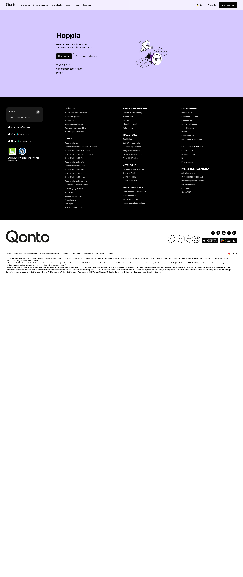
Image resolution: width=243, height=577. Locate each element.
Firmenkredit (128, 117)
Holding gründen (71, 120)
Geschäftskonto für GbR (75, 166)
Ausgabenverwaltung (131, 151)
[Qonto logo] (11, 4)
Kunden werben (187, 136)
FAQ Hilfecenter (188, 151)
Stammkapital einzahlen (74, 132)
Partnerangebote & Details (192, 181)
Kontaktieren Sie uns (189, 117)
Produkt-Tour (187, 120)
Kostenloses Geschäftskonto (76, 185)
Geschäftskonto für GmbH (75, 158)
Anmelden (212, 5)
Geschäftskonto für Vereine (76, 181)
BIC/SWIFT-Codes (130, 199)
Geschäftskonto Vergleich (133, 169)
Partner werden (188, 184)
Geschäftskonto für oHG (75, 177)
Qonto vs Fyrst (129, 173)
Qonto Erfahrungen (189, 124)
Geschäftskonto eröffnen (69, 68)
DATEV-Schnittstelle (131, 143)
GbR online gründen (72, 117)
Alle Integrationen (188, 173)
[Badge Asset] (213, 233)
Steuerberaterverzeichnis (192, 177)
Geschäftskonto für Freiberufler (78, 151)
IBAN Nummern (129, 196)
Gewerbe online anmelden (75, 128)
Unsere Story (63, 64)
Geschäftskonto (71, 143)
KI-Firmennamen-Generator (134, 192)
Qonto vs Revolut (130, 181)
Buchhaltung (128, 139)
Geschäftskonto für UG (74, 162)
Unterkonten (70, 192)
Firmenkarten (70, 200)
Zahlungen (69, 204)
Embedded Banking (130, 158)
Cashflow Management (132, 154)
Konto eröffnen (228, 5)
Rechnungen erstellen (73, 196)
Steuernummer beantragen (76, 124)
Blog (183, 158)
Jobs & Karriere (187, 128)
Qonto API (185, 188)
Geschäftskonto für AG (74, 170)
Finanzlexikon (187, 162)
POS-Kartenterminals (73, 208)
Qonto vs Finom (129, 177)
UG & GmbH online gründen (76, 113)
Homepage (64, 56)
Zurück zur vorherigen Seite (89, 56)
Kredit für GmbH (129, 120)
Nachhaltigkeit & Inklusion (191, 139)
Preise (59, 72)
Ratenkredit (128, 128)
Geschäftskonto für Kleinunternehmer (80, 154)
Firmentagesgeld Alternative (76, 189)
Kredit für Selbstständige (133, 113)
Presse (184, 132)
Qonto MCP (186, 192)
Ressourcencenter (189, 154)
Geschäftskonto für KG (74, 173)
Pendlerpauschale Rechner (134, 203)
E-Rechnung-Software (132, 147)
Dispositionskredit (130, 124)
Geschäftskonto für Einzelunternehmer (81, 147)
